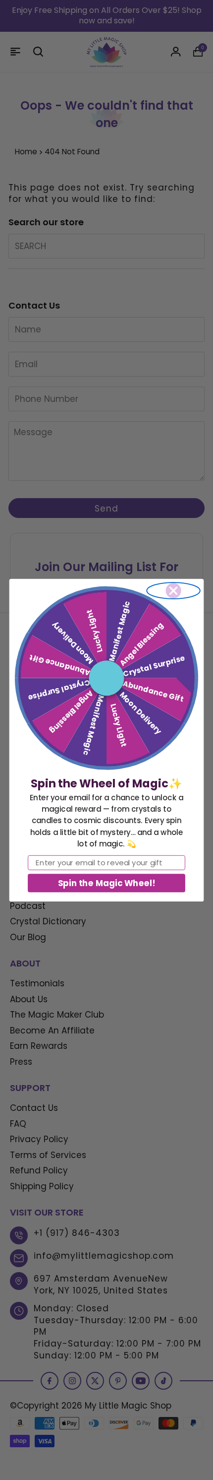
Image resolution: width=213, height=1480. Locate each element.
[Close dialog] (173, 590)
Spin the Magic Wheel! (106, 882)
